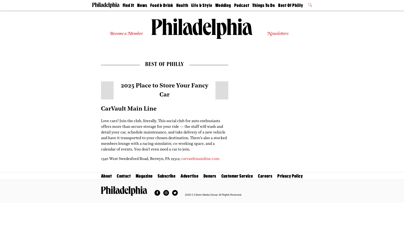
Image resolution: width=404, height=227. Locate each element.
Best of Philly (290, 5)
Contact (124, 176)
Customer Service (237, 176)
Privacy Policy (290, 176)
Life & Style (201, 5)
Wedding (223, 5)
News (142, 5)
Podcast (241, 5)
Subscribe (166, 176)
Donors (209, 176)
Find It (128, 5)
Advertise (189, 176)
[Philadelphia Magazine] (124, 190)
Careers (265, 176)
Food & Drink (161, 5)
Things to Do (263, 5)
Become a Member (126, 33)
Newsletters (277, 33)
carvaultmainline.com (200, 159)
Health (182, 5)
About (106, 176)
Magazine (144, 176)
